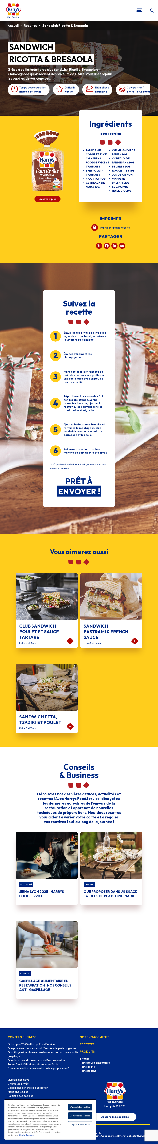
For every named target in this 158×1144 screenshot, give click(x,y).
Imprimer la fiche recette (115, 227)
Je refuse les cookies (80, 1116)
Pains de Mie (88, 1066)
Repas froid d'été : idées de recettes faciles (34, 1064)
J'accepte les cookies (80, 1107)
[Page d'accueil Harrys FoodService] (13, 10)
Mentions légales (18, 1091)
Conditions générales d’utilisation (28, 1087)
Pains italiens (88, 1070)
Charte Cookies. (26, 1135)
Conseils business (22, 1037)
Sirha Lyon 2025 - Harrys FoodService (31, 1044)
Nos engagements (94, 1037)
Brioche (84, 1058)
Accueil (13, 25)
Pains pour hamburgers (95, 1062)
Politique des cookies (20, 1096)
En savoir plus (47, 199)
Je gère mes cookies (115, 1117)
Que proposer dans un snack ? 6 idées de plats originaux (42, 1048)
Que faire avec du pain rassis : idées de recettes (37, 1060)
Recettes (30, 25)
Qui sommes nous (18, 1079)
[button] (152, 10)
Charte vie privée (18, 1083)
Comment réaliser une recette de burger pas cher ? (39, 1068)
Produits (87, 1051)
